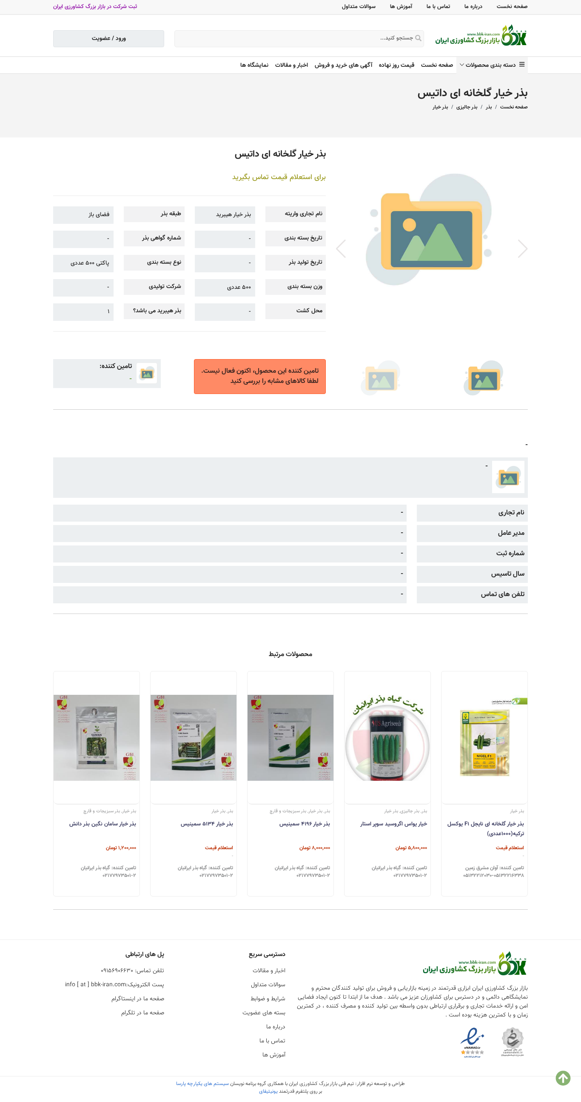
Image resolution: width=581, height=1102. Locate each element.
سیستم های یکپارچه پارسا (202, 1084)
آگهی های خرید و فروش (343, 65)
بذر (489, 107)
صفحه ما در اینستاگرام (137, 999)
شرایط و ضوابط (268, 999)
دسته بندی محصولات (492, 65)
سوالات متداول (359, 7)
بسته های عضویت (263, 1013)
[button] (523, 249)
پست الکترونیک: (114, 985)
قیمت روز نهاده (396, 65)
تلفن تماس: (132, 971)
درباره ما (473, 7)
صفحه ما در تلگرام (142, 1013)
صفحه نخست (512, 7)
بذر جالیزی (466, 107)
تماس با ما (438, 7)
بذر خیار (440, 107)
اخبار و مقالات (291, 65)
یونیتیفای (268, 1091)
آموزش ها (401, 7)
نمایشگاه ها (254, 65)
